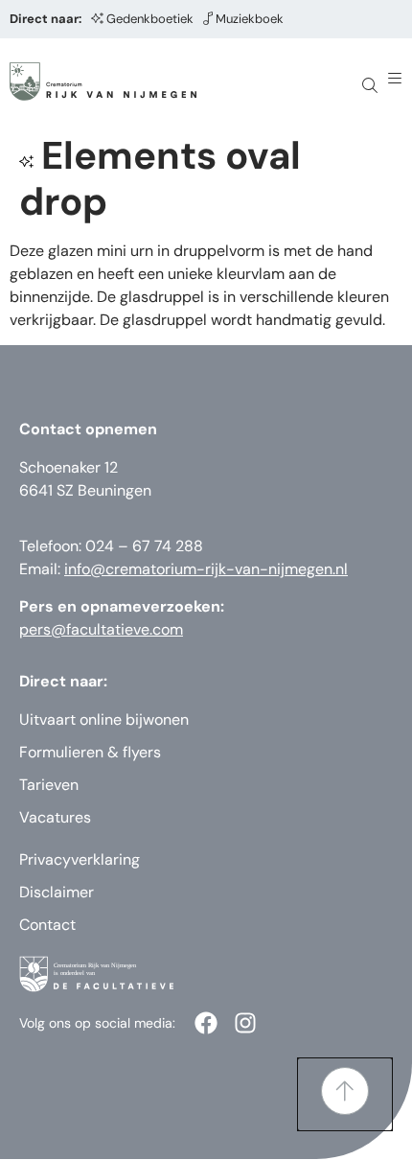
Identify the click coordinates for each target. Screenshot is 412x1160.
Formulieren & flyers (90, 752)
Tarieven (49, 785)
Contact (47, 925)
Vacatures (55, 817)
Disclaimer (56, 892)
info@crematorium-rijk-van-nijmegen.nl (206, 569)
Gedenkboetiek (150, 19)
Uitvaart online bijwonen (104, 719)
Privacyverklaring (79, 859)
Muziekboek (250, 19)
